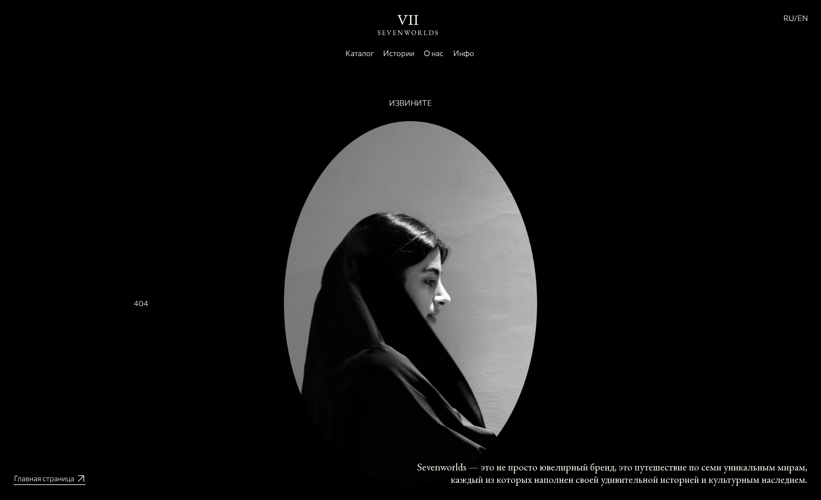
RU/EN (795, 18)
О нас (433, 53)
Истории (398, 53)
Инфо (463, 53)
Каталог (360, 53)
